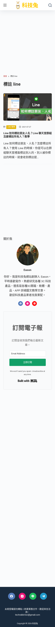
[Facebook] (20, 303)
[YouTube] (34, 303)
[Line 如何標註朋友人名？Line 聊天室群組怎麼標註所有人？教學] (27, 107)
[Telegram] (43, 596)
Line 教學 (11, 127)
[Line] (32, 596)
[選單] (5, 5)
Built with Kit (27, 380)
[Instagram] (27, 303)
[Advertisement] (27, 39)
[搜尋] (50, 5)
